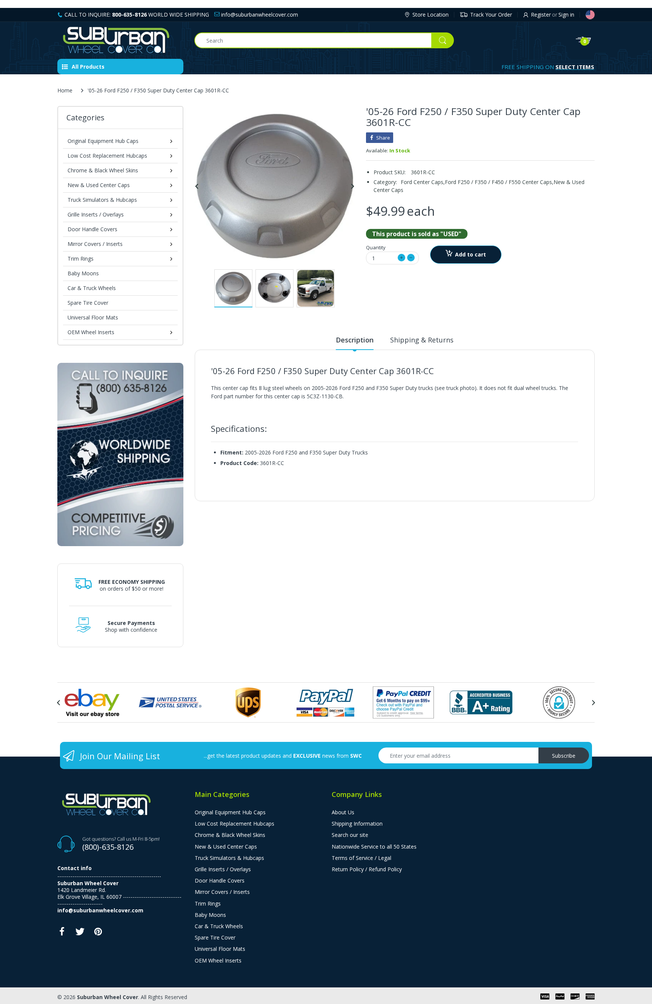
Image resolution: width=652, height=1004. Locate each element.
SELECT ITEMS (574, 67)
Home (64, 90)
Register (541, 14)
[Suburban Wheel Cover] (120, 40)
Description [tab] (355, 339)
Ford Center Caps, (423, 182)
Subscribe (563, 755)
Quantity (376, 247)
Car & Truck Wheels (92, 288)
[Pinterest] (98, 933)
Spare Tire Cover (88, 302)
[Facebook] (61, 933)
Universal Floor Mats (93, 317)
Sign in (566, 14)
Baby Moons (83, 273)
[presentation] (58, 702)
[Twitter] (80, 933)
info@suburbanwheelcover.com (259, 14)
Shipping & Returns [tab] (422, 339)
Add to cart (470, 254)
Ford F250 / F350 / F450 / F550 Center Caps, (499, 182)
